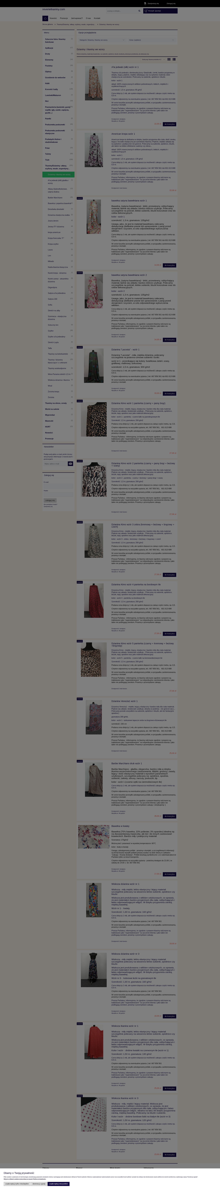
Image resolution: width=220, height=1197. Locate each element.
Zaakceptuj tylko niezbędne (17, 1184)
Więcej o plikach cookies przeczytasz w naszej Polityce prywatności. (25, 1179)
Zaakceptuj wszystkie (58, 1184)
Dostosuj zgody (39, 1184)
